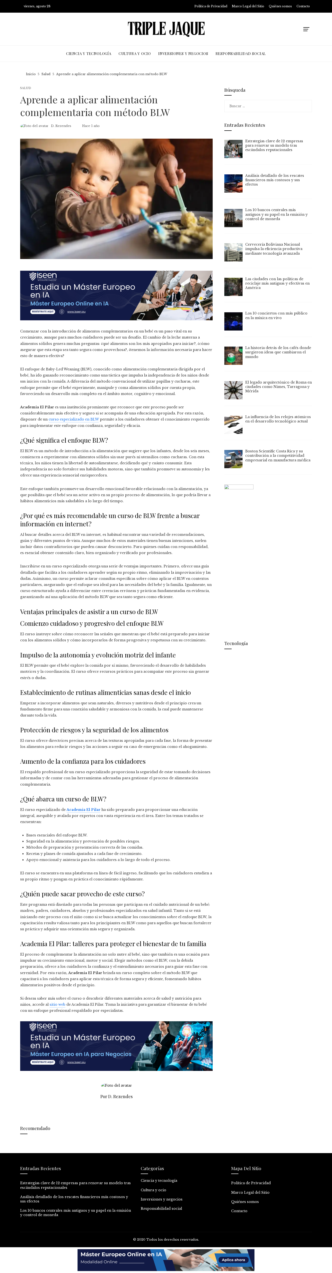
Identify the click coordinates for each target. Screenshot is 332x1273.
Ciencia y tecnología (159, 1180)
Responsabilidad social (161, 1208)
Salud (25, 88)
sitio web (57, 1004)
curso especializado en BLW (74, 419)
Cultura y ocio (153, 1190)
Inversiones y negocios (162, 1199)
